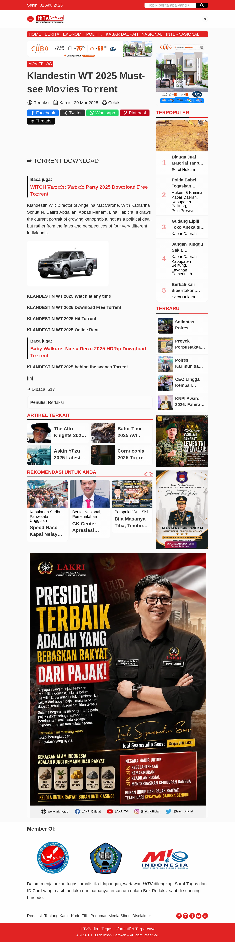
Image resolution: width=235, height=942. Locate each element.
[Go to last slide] (146, 474)
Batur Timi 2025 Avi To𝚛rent (129, 435)
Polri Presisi (182, 211)
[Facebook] (179, 916)
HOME (35, 34)
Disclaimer (141, 916)
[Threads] (192, 916)
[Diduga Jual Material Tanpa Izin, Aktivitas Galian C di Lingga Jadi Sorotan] (182, 135)
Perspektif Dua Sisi (131, 512)
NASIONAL (152, 34)
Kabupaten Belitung (181, 204)
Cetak (114, 102)
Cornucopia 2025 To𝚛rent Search (133, 457)
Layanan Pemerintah (182, 272)
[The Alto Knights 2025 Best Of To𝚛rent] (39, 433)
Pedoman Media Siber (110, 916)
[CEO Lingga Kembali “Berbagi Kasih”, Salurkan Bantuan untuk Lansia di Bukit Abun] (165, 383)
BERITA (52, 34)
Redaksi (34, 916)
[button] (202, 5)
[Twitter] (205, 916)
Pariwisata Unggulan (39, 519)
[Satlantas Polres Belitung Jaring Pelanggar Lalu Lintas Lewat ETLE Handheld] (165, 326)
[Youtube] (198, 916)
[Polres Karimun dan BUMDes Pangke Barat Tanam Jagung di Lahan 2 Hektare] (165, 364)
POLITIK (94, 34)
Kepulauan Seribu (45, 512)
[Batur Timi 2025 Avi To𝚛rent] (103, 433)
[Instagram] (185, 916)
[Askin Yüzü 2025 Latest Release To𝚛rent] (39, 455)
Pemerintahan (84, 517)
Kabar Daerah (184, 198)
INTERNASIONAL (182, 34)
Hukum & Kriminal (187, 193)
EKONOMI (73, 34)
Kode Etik (79, 916)
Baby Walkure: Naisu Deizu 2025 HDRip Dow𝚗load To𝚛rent (88, 352)
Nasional (92, 512)
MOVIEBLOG (40, 64)
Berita (77, 512)
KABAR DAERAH (122, 34)
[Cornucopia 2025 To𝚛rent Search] (103, 455)
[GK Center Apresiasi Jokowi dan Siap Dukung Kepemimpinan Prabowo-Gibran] (90, 494)
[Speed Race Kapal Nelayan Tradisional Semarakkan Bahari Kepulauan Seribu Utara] (47, 494)
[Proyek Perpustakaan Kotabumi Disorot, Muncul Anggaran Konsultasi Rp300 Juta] (165, 345)
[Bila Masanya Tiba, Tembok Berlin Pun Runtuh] (132, 494)
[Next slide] (151, 474)
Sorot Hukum (183, 170)
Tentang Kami (56, 916)
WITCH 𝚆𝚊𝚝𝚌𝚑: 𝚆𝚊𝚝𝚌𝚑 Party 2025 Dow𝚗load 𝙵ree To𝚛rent (89, 190)
